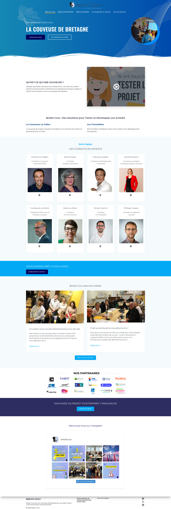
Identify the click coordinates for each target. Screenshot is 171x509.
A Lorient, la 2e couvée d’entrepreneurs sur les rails (54, 329)
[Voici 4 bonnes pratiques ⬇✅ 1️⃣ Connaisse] (111, 470)
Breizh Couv (50, 12)
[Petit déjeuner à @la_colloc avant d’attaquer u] (94, 470)
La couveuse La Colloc (101, 12)
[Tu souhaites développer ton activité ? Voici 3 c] (60, 470)
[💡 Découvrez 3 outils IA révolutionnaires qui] (77, 453)
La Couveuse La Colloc (59, 37)
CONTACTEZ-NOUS (85, 409)
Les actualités (119, 12)
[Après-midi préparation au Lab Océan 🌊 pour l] (94, 453)
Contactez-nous (35, 37)
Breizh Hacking (82, 12)
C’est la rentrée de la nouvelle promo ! (109, 328)
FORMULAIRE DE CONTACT (37, 272)
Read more (33, 346)
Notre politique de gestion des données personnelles (84, 499)
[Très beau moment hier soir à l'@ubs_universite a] (77, 470)
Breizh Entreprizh (66, 12)
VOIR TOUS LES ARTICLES (85, 357)
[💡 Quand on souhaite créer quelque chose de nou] (60, 453)
